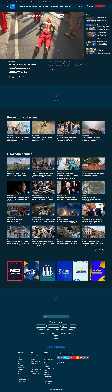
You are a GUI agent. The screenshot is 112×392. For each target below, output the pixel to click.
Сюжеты (20, 352)
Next (61, 6)
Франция (42, 333)
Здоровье (20, 365)
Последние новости (25, 6)
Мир (40, 6)
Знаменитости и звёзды (66, 333)
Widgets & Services (36, 369)
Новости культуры (37, 195)
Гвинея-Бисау (85, 171)
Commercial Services (49, 357)
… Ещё (51, 69)
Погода (33, 359)
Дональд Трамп (60, 329)
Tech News (35, 239)
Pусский (10, 1)
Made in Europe (11, 171)
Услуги (32, 352)
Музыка (64, 326)
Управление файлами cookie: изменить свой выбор (49, 381)
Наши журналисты (23, 375)
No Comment (10, 135)
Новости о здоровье (62, 171)
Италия (73, 326)
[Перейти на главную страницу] (12, 6)
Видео (19, 371)
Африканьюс (34, 371)
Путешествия (54, 6)
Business (45, 6)
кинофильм (52, 333)
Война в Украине (53, 326)
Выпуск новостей (35, 357)
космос (59, 217)
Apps (32, 367)
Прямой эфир (100, 6)
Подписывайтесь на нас (65, 353)
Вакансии (46, 372)
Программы (21, 373)
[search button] (59, 2)
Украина (49, 329)
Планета (20, 361)
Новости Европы (36, 171)
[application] (42, 35)
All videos (99, 249)
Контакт (46, 370)
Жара (56, 337)
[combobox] (67, 2)
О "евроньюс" (47, 354)
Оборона (70, 329)
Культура (67, 6)
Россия (41, 329)
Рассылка (61, 362)
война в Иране (41, 326)
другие (46, 352)
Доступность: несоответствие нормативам (48, 376)
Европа (34, 6)
